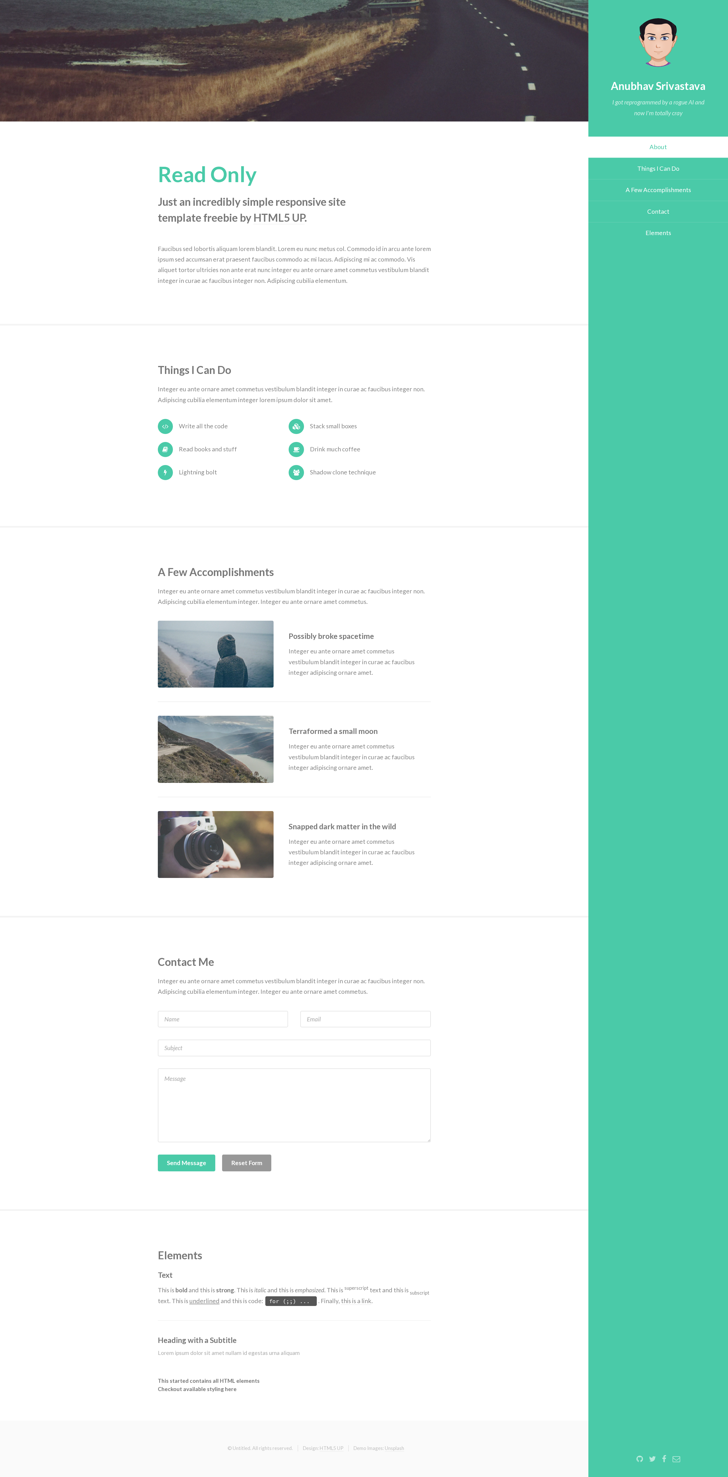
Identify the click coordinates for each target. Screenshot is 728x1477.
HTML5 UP (279, 217)
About (658, 147)
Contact (658, 211)
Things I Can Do (658, 168)
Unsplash (394, 1448)
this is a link (356, 1301)
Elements (658, 232)
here (230, 1389)
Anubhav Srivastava (658, 85)
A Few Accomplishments (658, 190)
